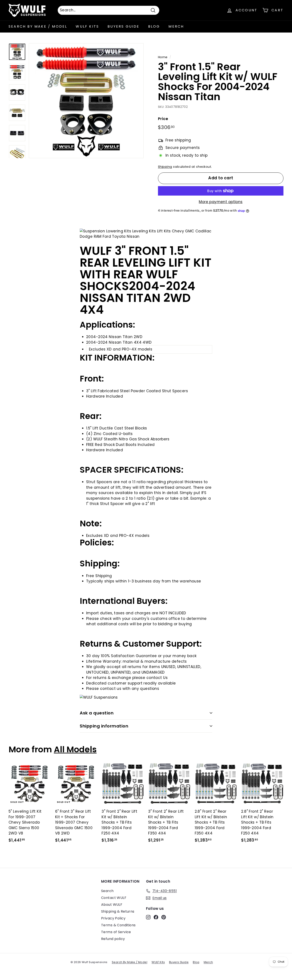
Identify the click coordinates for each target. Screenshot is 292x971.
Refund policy (113, 938)
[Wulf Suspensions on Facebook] (156, 917)
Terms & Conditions (118, 925)
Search (107, 890)
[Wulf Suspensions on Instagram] (148, 917)
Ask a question (97, 713)
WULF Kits (87, 26)
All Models (75, 749)
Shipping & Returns (117, 911)
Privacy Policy (113, 918)
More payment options (221, 201)
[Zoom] (86, 100)
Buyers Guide (123, 26)
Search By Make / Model (38, 26)
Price (163, 118)
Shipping (165, 167)
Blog (154, 26)
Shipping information (104, 726)
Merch (176, 26)
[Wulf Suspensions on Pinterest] (163, 917)
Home (163, 57)
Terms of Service (116, 931)
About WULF (111, 904)
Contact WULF (113, 897)
